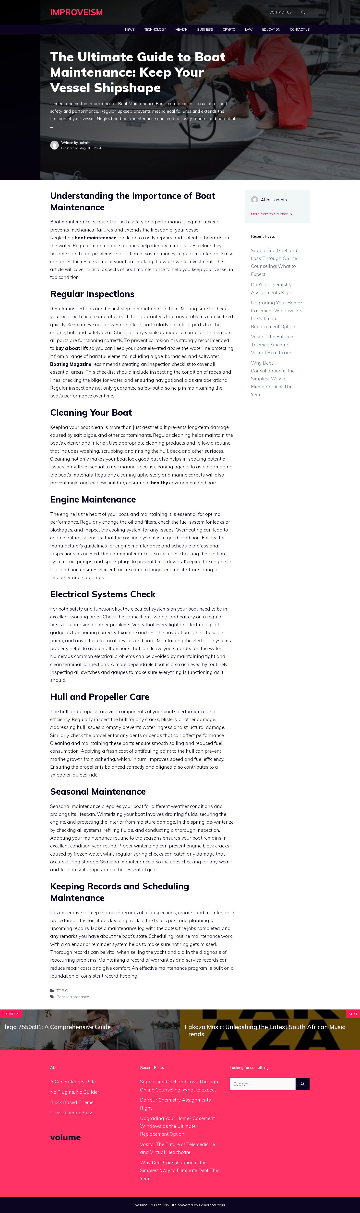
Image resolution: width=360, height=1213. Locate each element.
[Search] (303, 1084)
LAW (248, 29)
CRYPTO (229, 29)
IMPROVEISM (76, 12)
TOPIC (62, 990)
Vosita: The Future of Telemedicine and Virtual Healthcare (273, 344)
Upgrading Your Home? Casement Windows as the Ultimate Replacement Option (177, 1126)
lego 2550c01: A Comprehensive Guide (58, 1027)
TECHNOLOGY (155, 29)
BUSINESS (205, 29)
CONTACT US (280, 12)
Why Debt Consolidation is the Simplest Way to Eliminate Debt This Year (273, 378)
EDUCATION (271, 29)
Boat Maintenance (73, 996)
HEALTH (182, 29)
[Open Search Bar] (303, 12)
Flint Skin (161, 1205)
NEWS (130, 29)
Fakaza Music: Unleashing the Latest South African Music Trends (265, 1030)
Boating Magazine (70, 364)
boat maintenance (95, 238)
